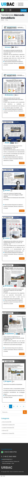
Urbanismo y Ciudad (8, 160)
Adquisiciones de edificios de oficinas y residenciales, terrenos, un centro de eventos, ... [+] (13, 243)
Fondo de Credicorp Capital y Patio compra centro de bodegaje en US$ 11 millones (13, 195)
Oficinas (16, 63)
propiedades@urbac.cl (7, 459)
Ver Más (22, 67)
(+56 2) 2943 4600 (9, 456)
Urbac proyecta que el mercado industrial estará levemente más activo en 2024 (13, 99)
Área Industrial (8, 61)
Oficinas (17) (5, 430)
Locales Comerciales (8, 63)
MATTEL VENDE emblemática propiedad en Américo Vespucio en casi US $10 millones (13, 290)
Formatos (6, 158)
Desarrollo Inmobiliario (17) (8, 424)
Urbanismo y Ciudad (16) (8, 433)
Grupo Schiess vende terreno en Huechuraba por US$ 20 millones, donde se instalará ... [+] (14, 338)
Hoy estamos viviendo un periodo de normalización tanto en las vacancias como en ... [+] (13, 52)
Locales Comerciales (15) (8, 427)
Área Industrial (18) (7, 422)
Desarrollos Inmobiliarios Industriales (13, 384)
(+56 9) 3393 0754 (10, 452)
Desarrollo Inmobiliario (17, 61)
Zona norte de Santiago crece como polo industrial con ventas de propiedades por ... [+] (13, 147)
